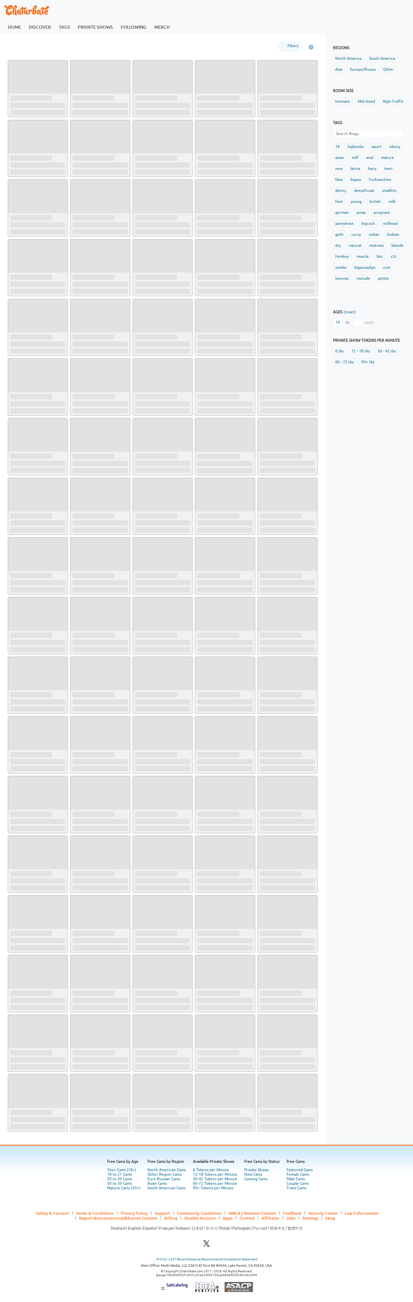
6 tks (339, 351)
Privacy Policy (134, 1213)
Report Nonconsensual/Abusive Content (118, 1218)
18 (337, 146)
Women (50, 46)
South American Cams (166, 1188)
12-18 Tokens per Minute (215, 1174)
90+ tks (367, 362)
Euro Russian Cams (163, 1179)
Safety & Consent (52, 1213)
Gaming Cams (255, 1179)
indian (374, 234)
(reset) (350, 312)
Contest (247, 1218)
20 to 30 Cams (119, 1179)
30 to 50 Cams (119, 1183)
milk (392, 201)
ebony (394, 146)
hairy (372, 168)
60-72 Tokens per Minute (215, 1183)
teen (388, 168)
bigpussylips (364, 267)
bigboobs (356, 146)
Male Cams (296, 1179)
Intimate (342, 101)
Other (388, 69)
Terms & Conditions (95, 1213)
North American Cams (166, 1170)
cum (386, 267)
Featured (21, 46)
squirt (376, 146)
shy (338, 245)
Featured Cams (300, 1170)
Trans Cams (296, 1188)
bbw (339, 179)
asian (339, 157)
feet (339, 201)
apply (369, 322)
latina (355, 168)
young (356, 201)
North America (348, 58)
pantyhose (344, 223)
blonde (397, 245)
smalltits (389, 190)
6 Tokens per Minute (211, 1170)
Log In (379, 10)
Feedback (292, 1213)
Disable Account (200, 1218)
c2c (394, 256)
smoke (341, 267)
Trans (125, 46)
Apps (228, 1218)
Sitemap (310, 1218)
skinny (340, 190)
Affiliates (270, 1218)
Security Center (323, 1213)
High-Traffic (393, 101)
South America (382, 58)
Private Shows (256, 1170)
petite (383, 278)
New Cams (253, 1174)
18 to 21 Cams (119, 1174)
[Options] (311, 47)
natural (355, 245)
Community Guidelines (199, 1213)
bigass (355, 179)
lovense (342, 278)
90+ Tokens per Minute (213, 1188)
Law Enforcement (361, 1213)
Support (162, 1213)
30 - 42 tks (387, 351)
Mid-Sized (366, 101)
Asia (338, 69)
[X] (206, 1245)
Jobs (291, 1218)
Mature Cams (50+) (123, 1188)
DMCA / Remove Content (252, 1213)
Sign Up (347, 10)
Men (74, 46)
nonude (363, 278)
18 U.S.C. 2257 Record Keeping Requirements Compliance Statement (206, 1259)
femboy (342, 256)
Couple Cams (298, 1183)
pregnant (382, 212)
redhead (390, 223)
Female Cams (298, 1174)
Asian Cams (157, 1183)
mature (387, 157)
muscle (363, 256)
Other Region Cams (164, 1174)
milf (355, 157)
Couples (99, 46)
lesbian (393, 234)
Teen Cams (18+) (121, 1170)
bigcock (368, 223)
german (342, 212)
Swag (330, 1218)
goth (339, 234)
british (375, 201)
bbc (380, 256)
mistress (376, 245)
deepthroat (364, 190)
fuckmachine (380, 179)
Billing (170, 1218)
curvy (356, 234)
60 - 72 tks (344, 362)
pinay (361, 212)
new (339, 168)
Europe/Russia (363, 69)
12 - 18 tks (360, 351)
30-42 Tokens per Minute (215, 1179)
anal (369, 157)
